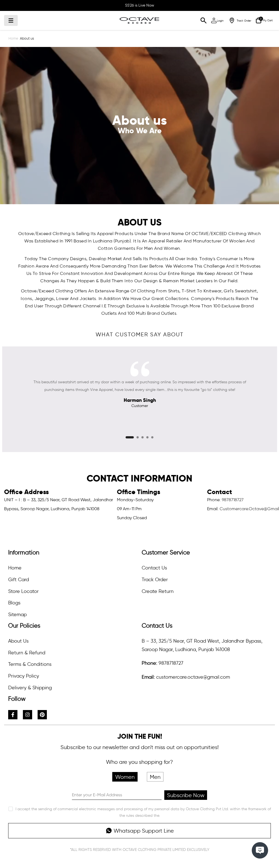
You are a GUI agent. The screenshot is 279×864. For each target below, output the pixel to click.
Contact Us (154, 568)
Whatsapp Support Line (144, 830)
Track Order (155, 580)
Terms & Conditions (29, 664)
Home (13, 38)
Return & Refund (26, 653)
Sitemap (17, 614)
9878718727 (233, 499)
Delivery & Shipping (30, 688)
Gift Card (18, 580)
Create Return (158, 591)
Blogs (14, 603)
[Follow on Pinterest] (42, 714)
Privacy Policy (23, 676)
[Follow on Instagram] (27, 714)
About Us (18, 641)
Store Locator (23, 591)
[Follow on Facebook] (12, 714)
